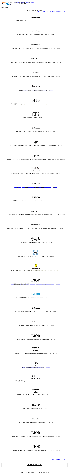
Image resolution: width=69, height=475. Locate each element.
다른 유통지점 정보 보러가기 (44, 11)
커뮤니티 (32, 2)
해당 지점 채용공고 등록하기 (58, 11)
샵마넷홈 (17, 2)
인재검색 (27, 2)
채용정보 (22, 2)
